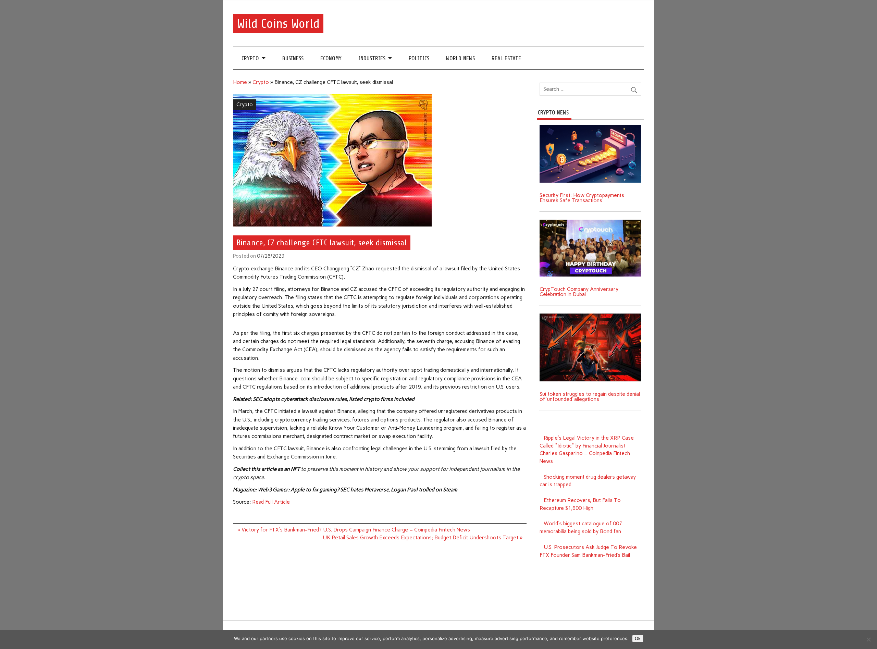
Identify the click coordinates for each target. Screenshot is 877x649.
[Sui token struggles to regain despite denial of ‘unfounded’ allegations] (590, 316)
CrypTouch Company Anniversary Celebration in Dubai (579, 291)
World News (460, 58)
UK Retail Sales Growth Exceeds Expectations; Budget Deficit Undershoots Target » (422, 538)
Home (240, 82)
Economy (331, 58)
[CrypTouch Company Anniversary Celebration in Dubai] (590, 222)
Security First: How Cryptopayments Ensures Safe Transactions (582, 198)
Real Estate (506, 58)
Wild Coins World (278, 23)
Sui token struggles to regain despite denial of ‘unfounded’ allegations (590, 396)
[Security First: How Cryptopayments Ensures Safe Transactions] (590, 127)
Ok (638, 638)
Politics (419, 58)
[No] (868, 639)
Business (293, 58)
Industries (371, 58)
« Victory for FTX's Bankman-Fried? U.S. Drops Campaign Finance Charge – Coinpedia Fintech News (353, 530)
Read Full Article (271, 502)
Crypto (250, 58)
